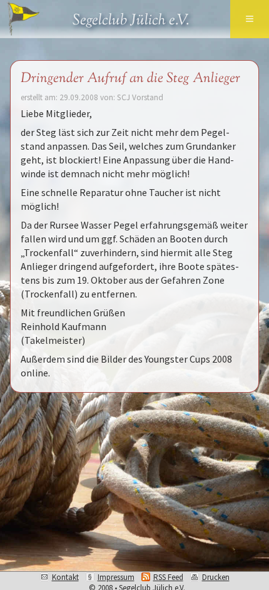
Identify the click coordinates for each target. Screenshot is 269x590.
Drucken (216, 577)
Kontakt (65, 577)
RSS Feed (168, 577)
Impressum (116, 577)
